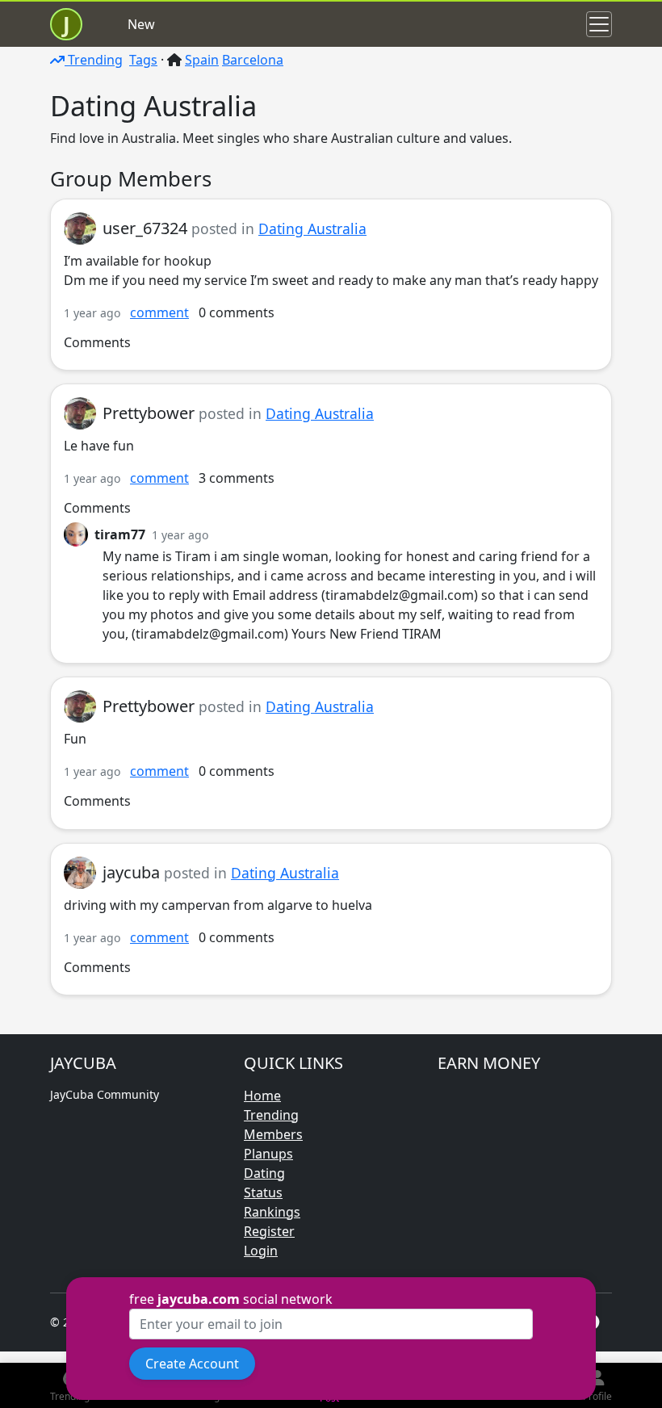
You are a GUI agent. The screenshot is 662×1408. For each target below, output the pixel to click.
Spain (202, 60)
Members (273, 1134)
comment (159, 312)
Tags (143, 60)
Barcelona (252, 60)
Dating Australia (312, 228)
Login (261, 1250)
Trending (94, 60)
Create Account (192, 1363)
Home (262, 1095)
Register (269, 1231)
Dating (264, 1173)
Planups (268, 1154)
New (141, 24)
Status (263, 1192)
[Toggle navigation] (599, 24)
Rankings (272, 1212)
